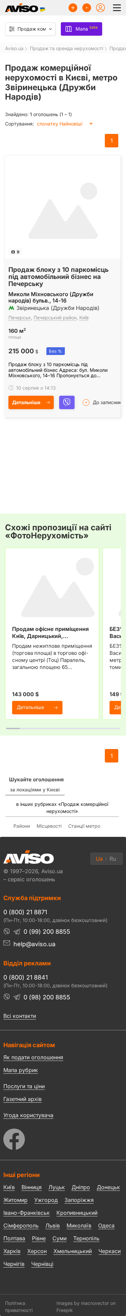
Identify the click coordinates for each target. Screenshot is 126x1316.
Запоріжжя (79, 1200)
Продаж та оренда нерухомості (66, 48)
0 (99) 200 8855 (47, 931)
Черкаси (109, 1251)
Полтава (14, 1238)
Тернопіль (86, 1238)
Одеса (106, 1225)
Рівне (39, 1238)
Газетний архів (22, 1099)
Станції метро (84, 826)
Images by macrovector (82, 1303)
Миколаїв (79, 1225)
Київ (84, 317)
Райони (21, 826)
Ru (113, 858)
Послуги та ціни (24, 1086)
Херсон (37, 1251)
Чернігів (14, 1264)
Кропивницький (76, 1212)
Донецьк (108, 1187)
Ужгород (46, 1200)
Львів (52, 1225)
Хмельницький (72, 1251)
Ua (99, 858)
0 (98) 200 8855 (47, 997)
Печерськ (19, 317)
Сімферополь (21, 1225)
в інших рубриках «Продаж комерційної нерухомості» (62, 807)
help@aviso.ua (34, 944)
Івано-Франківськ (26, 1212)
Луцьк (56, 1187)
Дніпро (81, 1187)
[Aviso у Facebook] (63, 1137)
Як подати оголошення (33, 1057)
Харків (11, 1251)
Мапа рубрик (20, 1070)
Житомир (15, 1200)
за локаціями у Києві (35, 789)
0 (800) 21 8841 (25, 977)
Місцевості (49, 826)
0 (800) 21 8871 (25, 912)
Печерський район (55, 317)
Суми (59, 1238)
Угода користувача (28, 1115)
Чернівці (42, 1264)
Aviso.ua (14, 48)
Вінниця (32, 1187)
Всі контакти (19, 1015)
